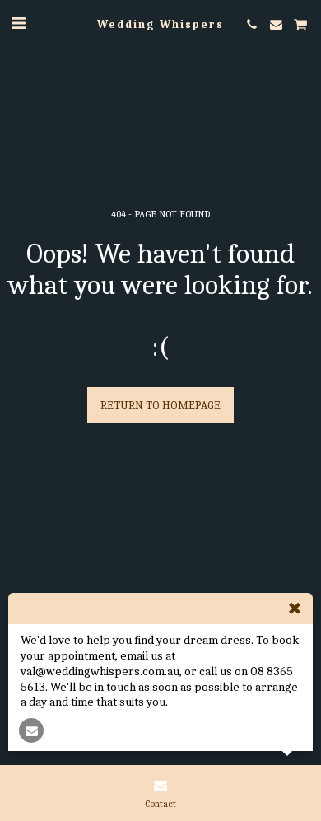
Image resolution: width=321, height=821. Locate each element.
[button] (18, 23)
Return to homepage (160, 406)
